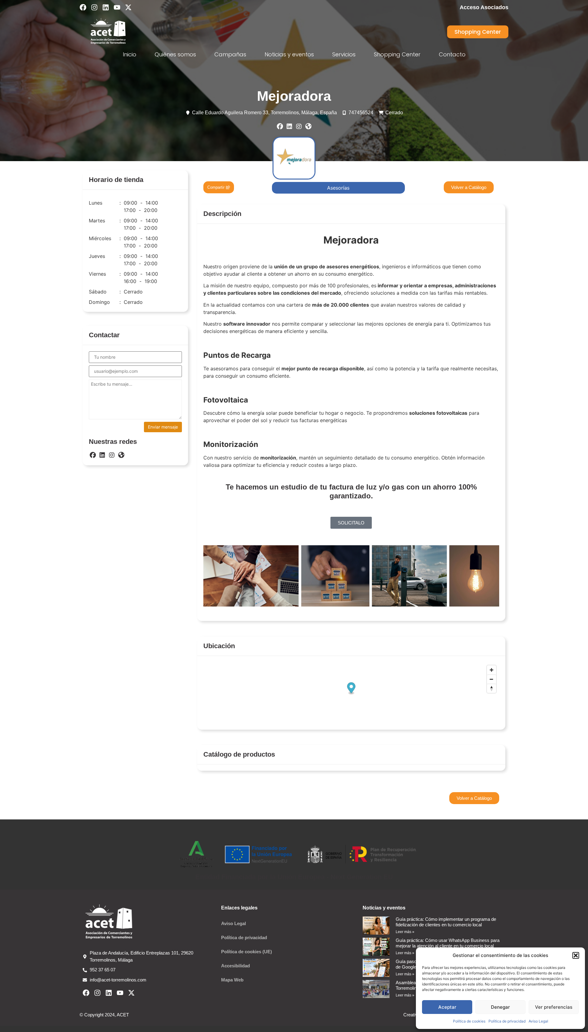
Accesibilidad (235, 965)
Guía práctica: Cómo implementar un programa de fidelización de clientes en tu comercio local (446, 922)
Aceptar (447, 1007)
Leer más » (405, 932)
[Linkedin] (105, 7)
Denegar (500, 1007)
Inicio (129, 54)
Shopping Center (397, 54)
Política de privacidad (507, 1021)
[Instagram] (94, 7)
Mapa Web (232, 979)
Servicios (344, 54)
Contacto (452, 54)
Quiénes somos (175, 54)
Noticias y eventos (289, 54)
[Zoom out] (491, 679)
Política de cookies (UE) (246, 951)
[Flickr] (308, 126)
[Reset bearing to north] (491, 688)
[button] (576, 955)
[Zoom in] (491, 670)
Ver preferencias (553, 1007)
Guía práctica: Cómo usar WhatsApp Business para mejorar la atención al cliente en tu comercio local (447, 943)
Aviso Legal (538, 1021)
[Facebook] (83, 7)
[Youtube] (117, 7)
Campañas (230, 54)
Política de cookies (469, 1021)
